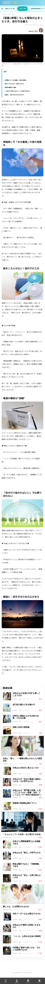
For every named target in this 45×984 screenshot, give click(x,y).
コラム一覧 (22, 9)
